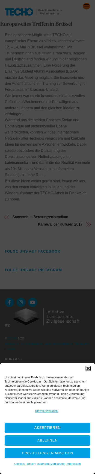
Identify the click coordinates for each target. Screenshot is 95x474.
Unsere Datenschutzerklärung (46, 463)
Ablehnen (47, 440)
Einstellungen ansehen (47, 453)
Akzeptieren (47, 428)
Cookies (19, 463)
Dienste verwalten (46, 411)
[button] (88, 368)
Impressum (74, 463)
